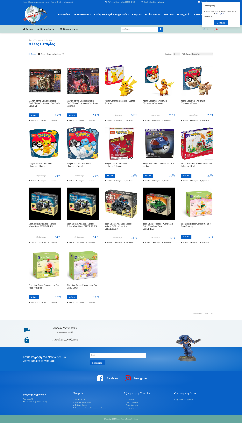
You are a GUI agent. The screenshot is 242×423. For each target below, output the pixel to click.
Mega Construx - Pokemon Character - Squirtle (79, 164)
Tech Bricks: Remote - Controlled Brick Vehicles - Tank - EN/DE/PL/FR (158, 226)
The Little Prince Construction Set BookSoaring (196, 225)
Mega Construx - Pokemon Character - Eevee (193, 102)
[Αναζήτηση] (160, 29)
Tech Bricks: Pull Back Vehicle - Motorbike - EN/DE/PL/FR (43, 225)
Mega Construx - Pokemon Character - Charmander (155, 102)
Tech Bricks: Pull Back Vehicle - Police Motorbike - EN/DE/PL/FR (82, 225)
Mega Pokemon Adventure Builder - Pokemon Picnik (197, 164)
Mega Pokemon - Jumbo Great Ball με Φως (158, 164)
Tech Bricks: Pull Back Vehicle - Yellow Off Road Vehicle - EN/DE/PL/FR (119, 226)
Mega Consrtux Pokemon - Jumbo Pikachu (120, 102)
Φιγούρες (48, 40)
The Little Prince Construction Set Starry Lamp (82, 286)
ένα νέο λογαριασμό (66, 2)
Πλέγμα (33, 54)
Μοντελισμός (38, 40)
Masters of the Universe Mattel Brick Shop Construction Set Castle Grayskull (44, 103)
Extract (136, 419)
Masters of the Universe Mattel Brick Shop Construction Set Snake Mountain (82, 103)
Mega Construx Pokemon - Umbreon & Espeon (117, 164)
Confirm (221, 22)
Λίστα (42, 54)
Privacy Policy (220, 14)
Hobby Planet (120, 419)
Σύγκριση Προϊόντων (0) (55, 54)
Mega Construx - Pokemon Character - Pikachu (41, 164)
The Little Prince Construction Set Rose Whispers (44, 286)
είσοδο (47, 2)
